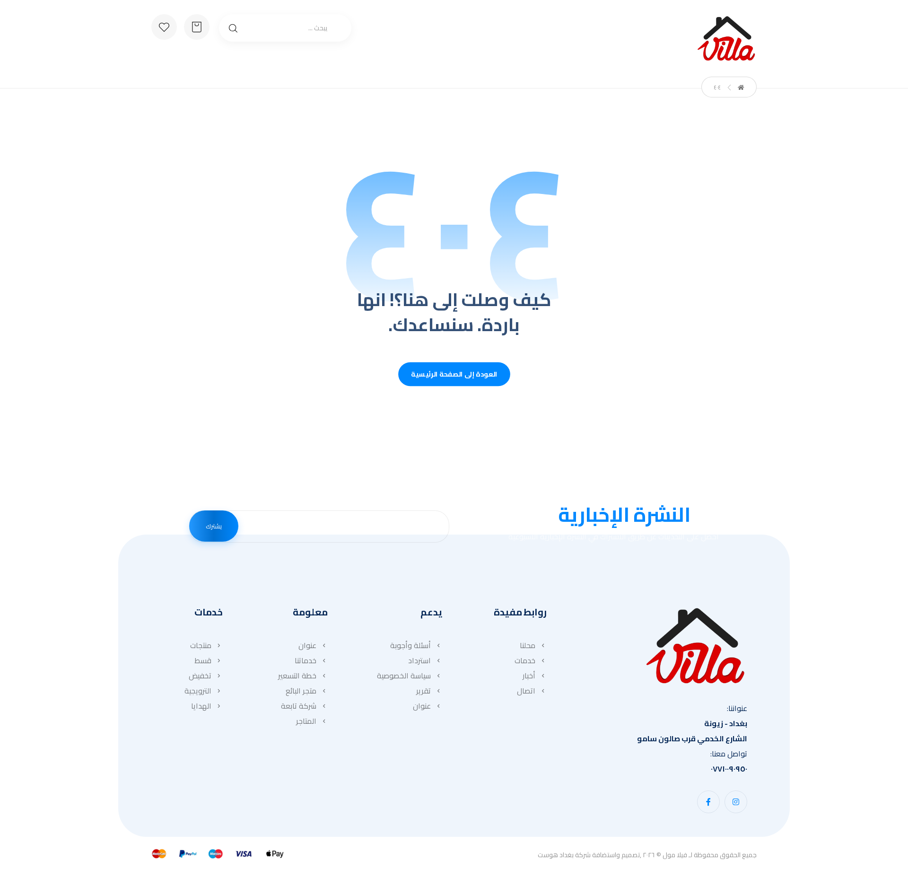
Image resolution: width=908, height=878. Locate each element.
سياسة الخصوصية (404, 675)
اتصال (526, 691)
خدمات (525, 660)
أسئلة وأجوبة (410, 645)
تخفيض (200, 675)
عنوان (422, 706)
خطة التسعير (297, 675)
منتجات (200, 645)
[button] (736, 801)
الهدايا (201, 706)
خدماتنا (305, 660)
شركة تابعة (298, 706)
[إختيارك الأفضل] (726, 38)
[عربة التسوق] (197, 26)
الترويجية (197, 691)
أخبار (529, 675)
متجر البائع (301, 691)
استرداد (419, 660)
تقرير (423, 691)
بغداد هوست (556, 855)
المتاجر (306, 721)
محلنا (527, 645)
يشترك (214, 526)
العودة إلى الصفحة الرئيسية (454, 374)
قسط (202, 660)
